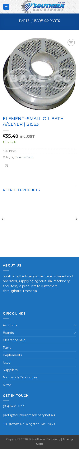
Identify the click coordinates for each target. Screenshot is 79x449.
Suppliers (10, 370)
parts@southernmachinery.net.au (29, 415)
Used (7, 362)
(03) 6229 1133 (13, 406)
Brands (8, 333)
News (7, 385)
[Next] (76, 226)
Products (10, 325)
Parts (24, 21)
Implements (12, 355)
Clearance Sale (14, 340)
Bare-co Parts (47, 21)
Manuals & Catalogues (20, 377)
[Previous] (3, 226)
